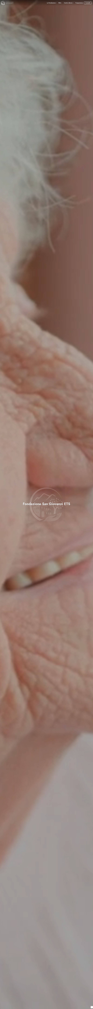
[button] (52, 3)
